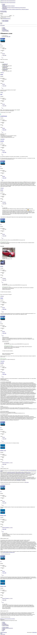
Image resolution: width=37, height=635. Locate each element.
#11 (2, 335)
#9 (2, 282)
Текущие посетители (5, 9)
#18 (2, 602)
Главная (3, 4)
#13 (2, 441)
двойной (23, 479)
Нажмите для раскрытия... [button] (6, 214)
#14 (2, 466)
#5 (2, 154)
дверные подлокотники (11, 472)
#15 (2, 505)
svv (7, 35)
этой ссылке (27, 482)
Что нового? (4, 6)
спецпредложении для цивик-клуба (8, 552)
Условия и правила (5, 627)
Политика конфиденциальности (7, 628)
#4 (2, 132)
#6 (2, 180)
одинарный (18, 479)
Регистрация (2, 25)
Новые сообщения (5, 5)
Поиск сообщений (12, 5)
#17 (2, 575)
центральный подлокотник (20, 472)
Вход (1, 23)
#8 (2, 238)
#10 (2, 311)
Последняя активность (22, 7)
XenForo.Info (34, 632)
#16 (2, 531)
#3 (2, 108)
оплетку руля (28, 472)
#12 (2, 376)
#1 (2, 57)
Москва (3, 53)
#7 (2, 206)
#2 (2, 88)
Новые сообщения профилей (13, 7)
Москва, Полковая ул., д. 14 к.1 (7, 462)
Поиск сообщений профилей (24, 9)
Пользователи (4, 8)
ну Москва (4, 202)
